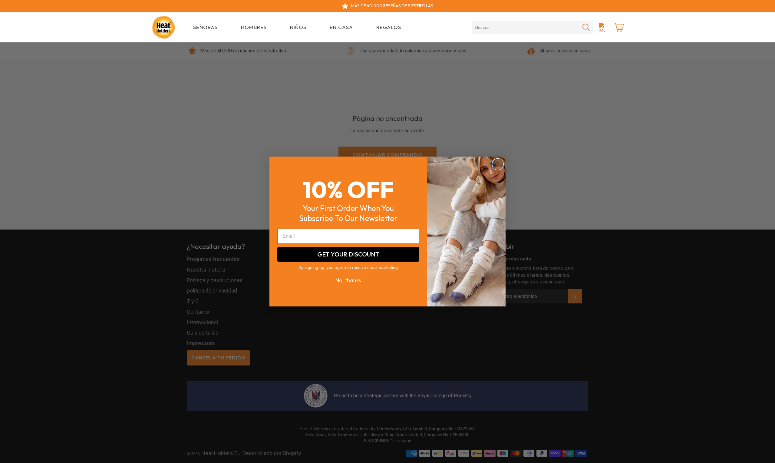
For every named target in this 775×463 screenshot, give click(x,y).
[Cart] (618, 27)
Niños (298, 27)
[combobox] (525, 27)
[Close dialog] (498, 164)
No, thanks (348, 280)
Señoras (205, 27)
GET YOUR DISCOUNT (348, 254)
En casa (341, 27)
